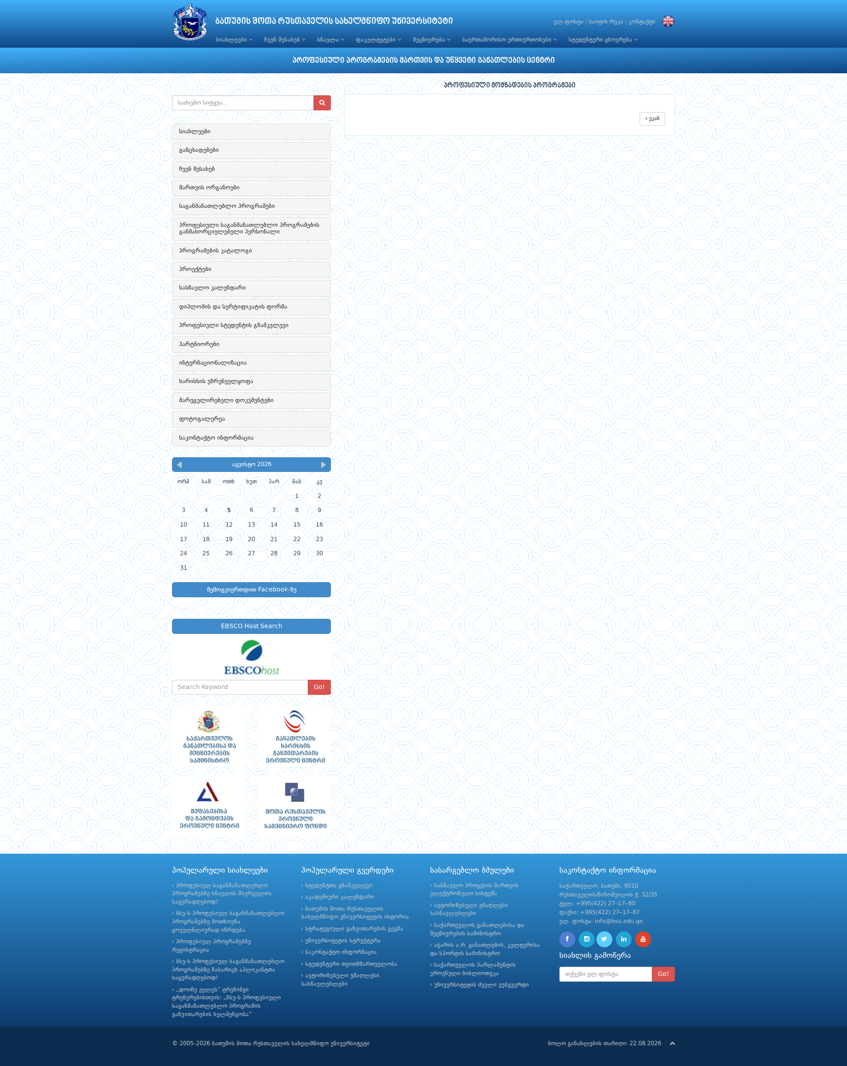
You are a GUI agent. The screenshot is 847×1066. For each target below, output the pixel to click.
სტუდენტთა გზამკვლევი (338, 886)
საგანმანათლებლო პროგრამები (227, 206)
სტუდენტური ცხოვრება (601, 40)
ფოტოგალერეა (202, 419)
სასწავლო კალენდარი (212, 288)
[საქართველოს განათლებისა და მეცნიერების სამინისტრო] (208, 736)
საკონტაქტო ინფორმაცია (216, 438)
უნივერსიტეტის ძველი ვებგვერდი (481, 985)
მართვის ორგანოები (209, 188)
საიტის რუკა (606, 22)
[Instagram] (587, 939)
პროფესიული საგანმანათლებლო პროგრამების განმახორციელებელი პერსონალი (249, 228)
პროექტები (195, 269)
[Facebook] (567, 939)
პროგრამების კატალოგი (215, 251)
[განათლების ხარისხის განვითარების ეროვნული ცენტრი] (294, 736)
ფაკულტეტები (376, 40)
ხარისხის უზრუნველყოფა (216, 381)
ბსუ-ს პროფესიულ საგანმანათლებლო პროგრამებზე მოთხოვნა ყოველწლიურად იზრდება (228, 922)
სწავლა (329, 40)
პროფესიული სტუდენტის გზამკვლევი (234, 325)
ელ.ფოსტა (569, 22)
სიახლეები (232, 40)
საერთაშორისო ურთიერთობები (507, 40)
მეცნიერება (430, 40)
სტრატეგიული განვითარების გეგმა (354, 929)
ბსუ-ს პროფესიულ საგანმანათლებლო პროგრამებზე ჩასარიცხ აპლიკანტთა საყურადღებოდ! (228, 970)
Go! (319, 687)
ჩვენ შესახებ (283, 40)
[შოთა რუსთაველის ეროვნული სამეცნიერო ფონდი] (294, 806)
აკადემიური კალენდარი (339, 897)
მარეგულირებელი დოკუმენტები (226, 400)
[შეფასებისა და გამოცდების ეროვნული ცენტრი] (208, 806)
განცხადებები (199, 150)
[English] (666, 22)
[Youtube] (643, 939)
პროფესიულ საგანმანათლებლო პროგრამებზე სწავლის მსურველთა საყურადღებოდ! (222, 894)
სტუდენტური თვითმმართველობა (351, 964)
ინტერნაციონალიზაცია (213, 363)
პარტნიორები (199, 344)
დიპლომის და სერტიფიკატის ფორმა (233, 307)
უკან (653, 118)
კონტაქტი (642, 22)
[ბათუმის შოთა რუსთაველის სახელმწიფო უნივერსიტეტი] (190, 24)
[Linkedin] (624, 939)
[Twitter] (604, 939)
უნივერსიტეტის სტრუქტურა (343, 941)
